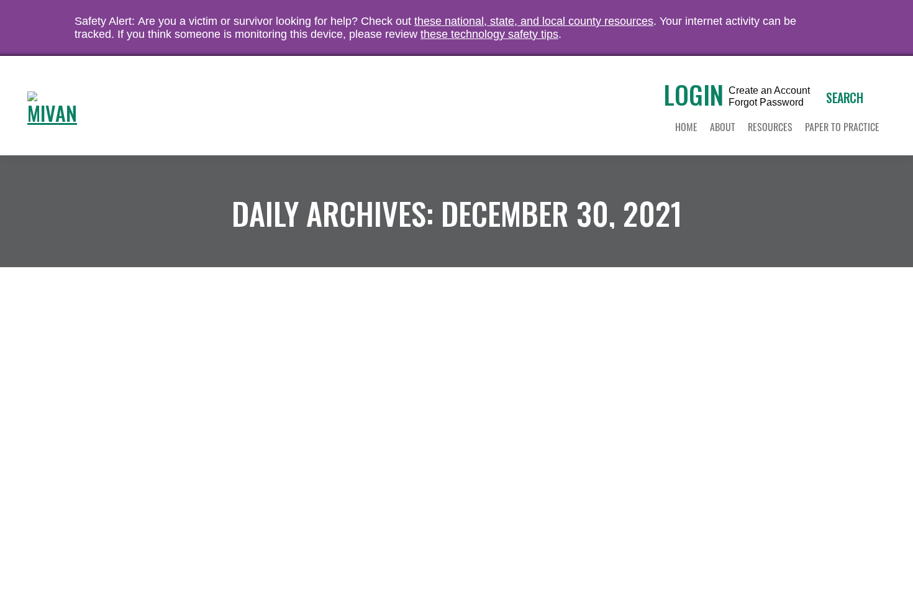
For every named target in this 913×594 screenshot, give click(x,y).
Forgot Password (766, 102)
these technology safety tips (489, 34)
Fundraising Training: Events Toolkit (217, 294)
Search (844, 97)
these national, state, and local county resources (533, 21)
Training (77, 316)
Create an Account (769, 91)
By (125, 316)
